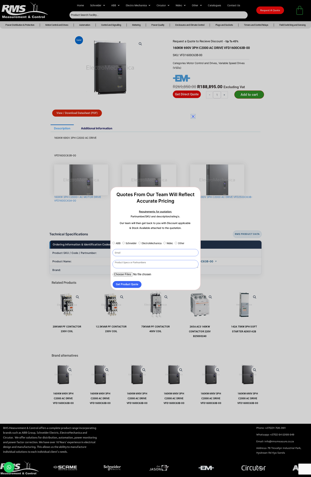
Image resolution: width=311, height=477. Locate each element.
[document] (155, 238)
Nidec (170, 243)
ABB (118, 243)
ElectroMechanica (152, 243)
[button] (9, 467)
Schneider (131, 243)
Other (181, 243)
